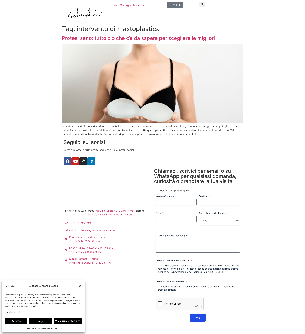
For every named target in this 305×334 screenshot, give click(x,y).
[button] (80, 286)
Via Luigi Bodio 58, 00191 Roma (114, 210)
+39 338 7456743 (74, 214)
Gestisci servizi (13, 312)
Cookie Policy (30, 328)
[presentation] (180, 304)
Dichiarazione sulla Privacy (49, 328)
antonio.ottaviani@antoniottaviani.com (109, 214)
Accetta (16, 321)
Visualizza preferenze (67, 321)
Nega (40, 321)
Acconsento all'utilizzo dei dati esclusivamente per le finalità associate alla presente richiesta (198, 288)
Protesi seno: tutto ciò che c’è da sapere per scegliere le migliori (138, 38)
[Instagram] (83, 161)
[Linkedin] (91, 161)
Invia (198, 317)
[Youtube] (75, 161)
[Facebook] (67, 161)
